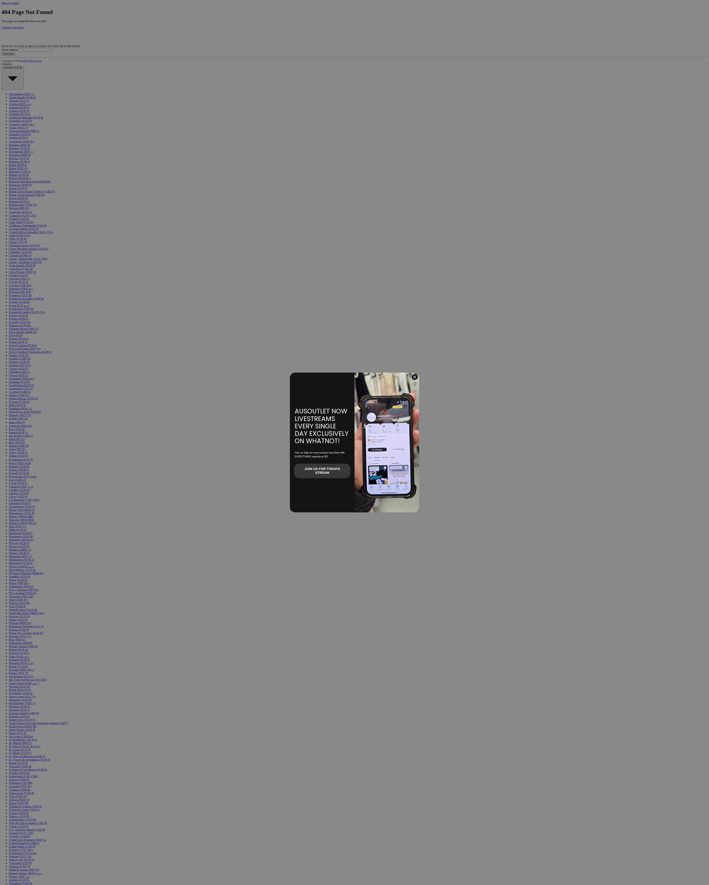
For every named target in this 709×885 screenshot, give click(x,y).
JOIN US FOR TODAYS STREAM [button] (322, 471)
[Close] (414, 377)
